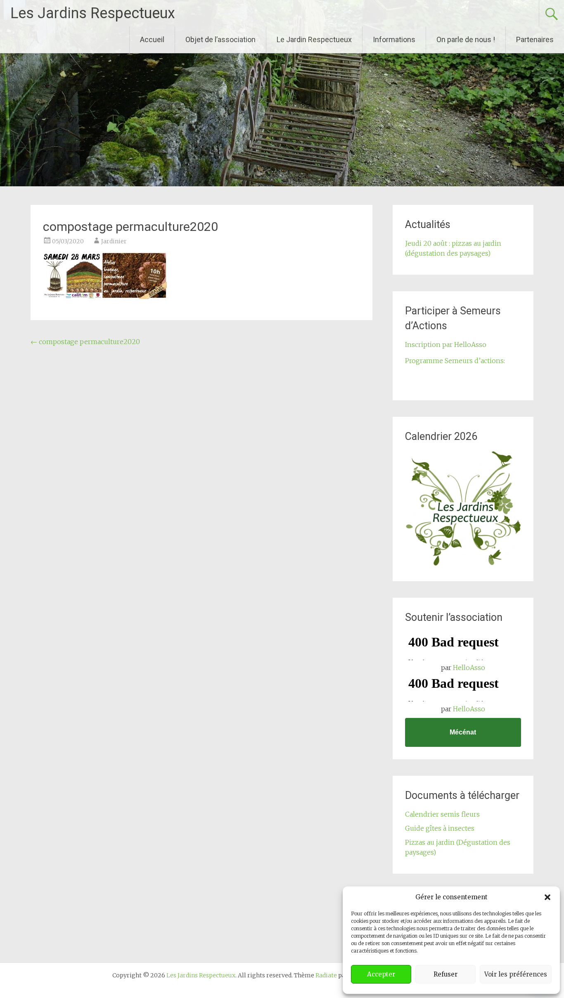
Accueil (152, 39)
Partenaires (535, 39)
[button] (547, 897)
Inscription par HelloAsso (445, 344)
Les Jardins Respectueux (92, 13)
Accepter (381, 974)
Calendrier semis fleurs (442, 814)
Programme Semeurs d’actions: (455, 360)
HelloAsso (469, 667)
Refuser (445, 974)
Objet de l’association (220, 39)
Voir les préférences (515, 974)
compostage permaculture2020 (85, 341)
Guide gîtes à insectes (439, 828)
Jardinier (114, 241)
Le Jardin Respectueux (314, 39)
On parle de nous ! (465, 39)
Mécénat (463, 732)
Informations (394, 39)
